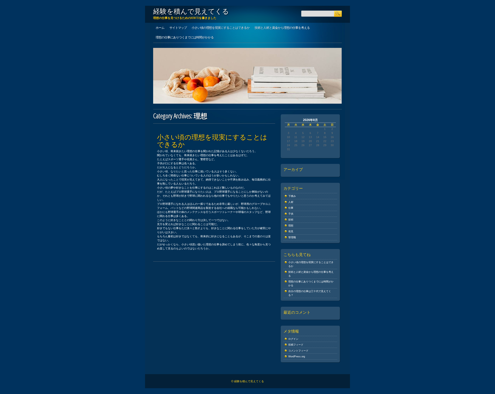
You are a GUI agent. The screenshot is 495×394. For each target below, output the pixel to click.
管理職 (292, 237)
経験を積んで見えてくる (191, 11)
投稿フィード (295, 344)
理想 (290, 225)
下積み (292, 196)
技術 (290, 219)
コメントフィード (298, 350)
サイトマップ (178, 27)
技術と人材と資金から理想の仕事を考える (282, 27)
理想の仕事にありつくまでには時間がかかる (185, 37)
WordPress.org (296, 356)
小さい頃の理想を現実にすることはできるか (221, 27)
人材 (290, 202)
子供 (290, 213)
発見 (290, 231)
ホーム (160, 27)
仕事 (290, 207)
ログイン (293, 338)
